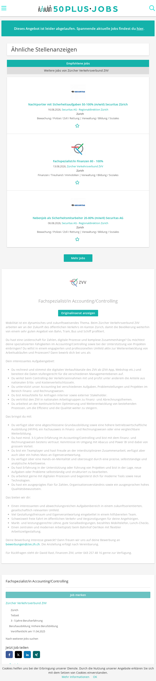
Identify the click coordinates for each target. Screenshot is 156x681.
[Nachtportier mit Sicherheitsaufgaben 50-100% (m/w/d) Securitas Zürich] (78, 91)
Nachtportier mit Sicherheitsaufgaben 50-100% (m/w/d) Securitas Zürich (78, 104)
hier (140, 28)
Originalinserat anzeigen (78, 313)
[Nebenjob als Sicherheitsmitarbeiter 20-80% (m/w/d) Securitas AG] (78, 205)
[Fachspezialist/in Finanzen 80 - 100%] (78, 148)
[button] (148, 28)
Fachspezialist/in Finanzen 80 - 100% (78, 161)
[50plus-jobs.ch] (78, 8)
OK (95, 677)
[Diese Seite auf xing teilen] (36, 654)
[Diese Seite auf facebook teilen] (9, 654)
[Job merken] (78, 125)
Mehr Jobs (78, 258)
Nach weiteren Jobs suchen (22, 638)
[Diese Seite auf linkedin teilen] (27, 654)
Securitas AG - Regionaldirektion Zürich (85, 109)
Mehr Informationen (75, 677)
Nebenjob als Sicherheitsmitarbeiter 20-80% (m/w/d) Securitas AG (78, 218)
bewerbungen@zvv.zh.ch (23, 544)
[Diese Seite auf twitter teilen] (18, 654)
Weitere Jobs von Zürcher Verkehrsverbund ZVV (76, 70)
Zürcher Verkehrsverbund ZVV (85, 166)
